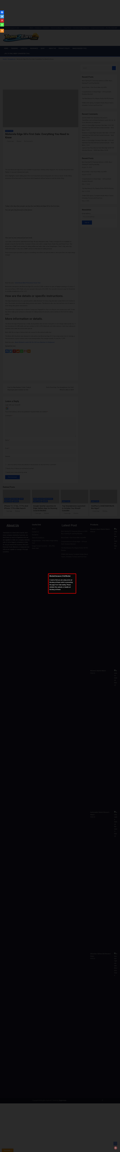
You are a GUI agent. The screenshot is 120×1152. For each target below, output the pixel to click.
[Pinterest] (2, 20)
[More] (2, 31)
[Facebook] (2, 12)
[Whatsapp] (2, 25)
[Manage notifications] (115, 1147)
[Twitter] (2, 16)
